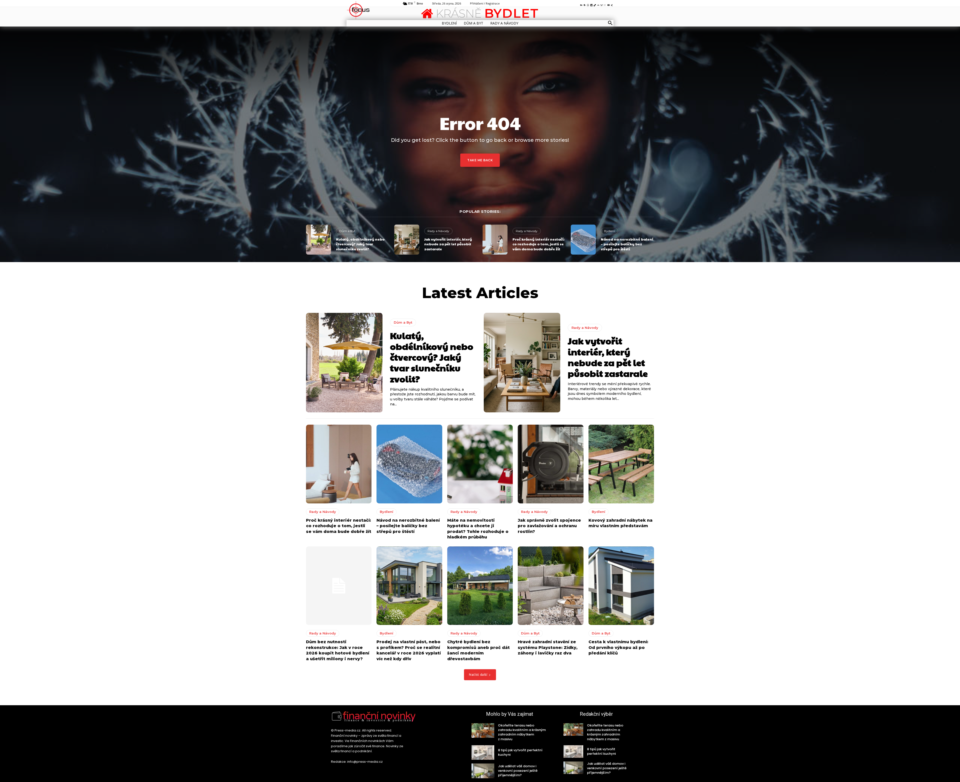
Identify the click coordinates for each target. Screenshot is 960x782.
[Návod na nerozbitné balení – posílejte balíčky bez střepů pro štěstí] (583, 240)
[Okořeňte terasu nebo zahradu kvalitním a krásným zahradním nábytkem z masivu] (483, 730)
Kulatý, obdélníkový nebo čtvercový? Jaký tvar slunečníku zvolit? (360, 244)
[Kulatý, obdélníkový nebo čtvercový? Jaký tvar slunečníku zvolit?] (318, 240)
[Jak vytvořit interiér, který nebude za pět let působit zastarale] (406, 240)
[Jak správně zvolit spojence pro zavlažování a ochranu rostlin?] (550, 464)
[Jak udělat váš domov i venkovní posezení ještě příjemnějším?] (483, 770)
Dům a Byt (347, 231)
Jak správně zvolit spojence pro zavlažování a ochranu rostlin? (549, 526)
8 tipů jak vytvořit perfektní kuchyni (520, 752)
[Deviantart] (598, 4)
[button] (610, 23)
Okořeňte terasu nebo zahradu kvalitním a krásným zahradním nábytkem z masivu (522, 732)
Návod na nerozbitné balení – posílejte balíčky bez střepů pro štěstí (627, 244)
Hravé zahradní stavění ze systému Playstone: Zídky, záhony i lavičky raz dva (548, 647)
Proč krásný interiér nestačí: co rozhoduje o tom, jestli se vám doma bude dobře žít (538, 244)
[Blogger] (584, 4)
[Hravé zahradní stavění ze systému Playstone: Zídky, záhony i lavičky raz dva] (550, 585)
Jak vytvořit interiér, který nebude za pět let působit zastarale (448, 244)
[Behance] (581, 4)
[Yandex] (605, 4)
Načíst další (478, 674)
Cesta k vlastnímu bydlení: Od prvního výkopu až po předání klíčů (618, 647)
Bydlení (609, 231)
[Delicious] (594, 4)
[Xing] (612, 4)
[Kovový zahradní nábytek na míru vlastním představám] (621, 464)
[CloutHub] (588, 4)
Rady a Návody (438, 231)
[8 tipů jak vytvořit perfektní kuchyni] (483, 752)
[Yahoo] (602, 4)
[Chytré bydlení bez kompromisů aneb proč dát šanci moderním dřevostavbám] (480, 585)
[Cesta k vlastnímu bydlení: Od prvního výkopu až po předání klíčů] (621, 585)
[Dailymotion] (591, 4)
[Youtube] (608, 4)
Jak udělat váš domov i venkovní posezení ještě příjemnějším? (518, 770)
